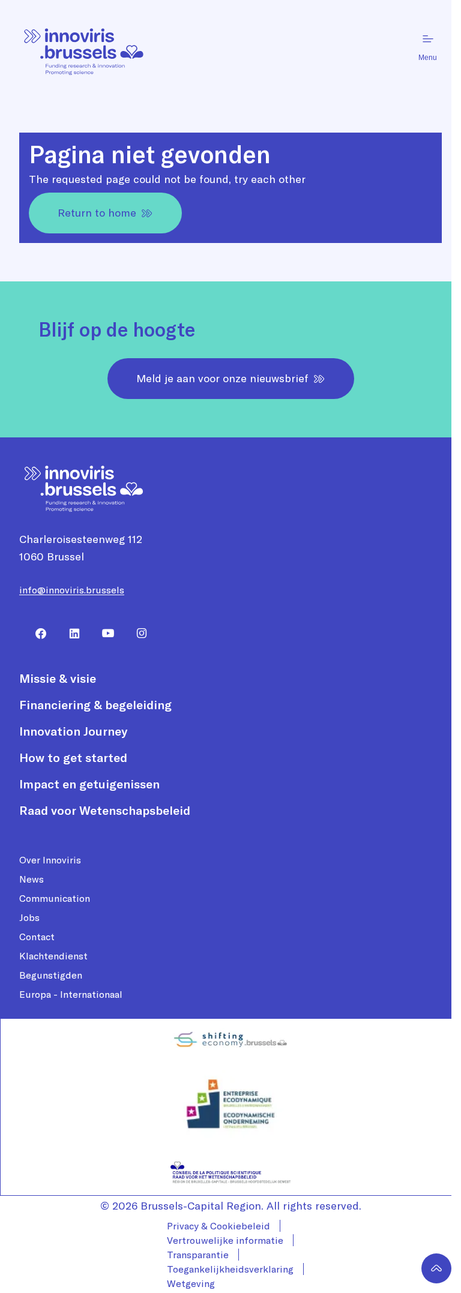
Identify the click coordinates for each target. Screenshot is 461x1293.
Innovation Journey (73, 731)
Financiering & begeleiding (95, 704)
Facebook (36, 633)
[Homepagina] (84, 47)
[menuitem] (36, 633)
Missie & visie (57, 678)
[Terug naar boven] (436, 1268)
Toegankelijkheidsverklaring (230, 1269)
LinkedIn (69, 633)
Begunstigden (50, 975)
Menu (427, 57)
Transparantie (198, 1255)
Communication (54, 898)
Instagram (137, 633)
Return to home (97, 213)
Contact (37, 937)
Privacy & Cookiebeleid (218, 1226)
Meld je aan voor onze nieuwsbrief (222, 378)
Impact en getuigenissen (89, 783)
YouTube (103, 633)
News (31, 879)
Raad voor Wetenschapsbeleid (104, 810)
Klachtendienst (53, 956)
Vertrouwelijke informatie (225, 1240)
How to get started (73, 757)
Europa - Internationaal (70, 994)
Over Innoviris (50, 860)
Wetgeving (191, 1283)
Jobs (29, 917)
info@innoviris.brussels (71, 590)
